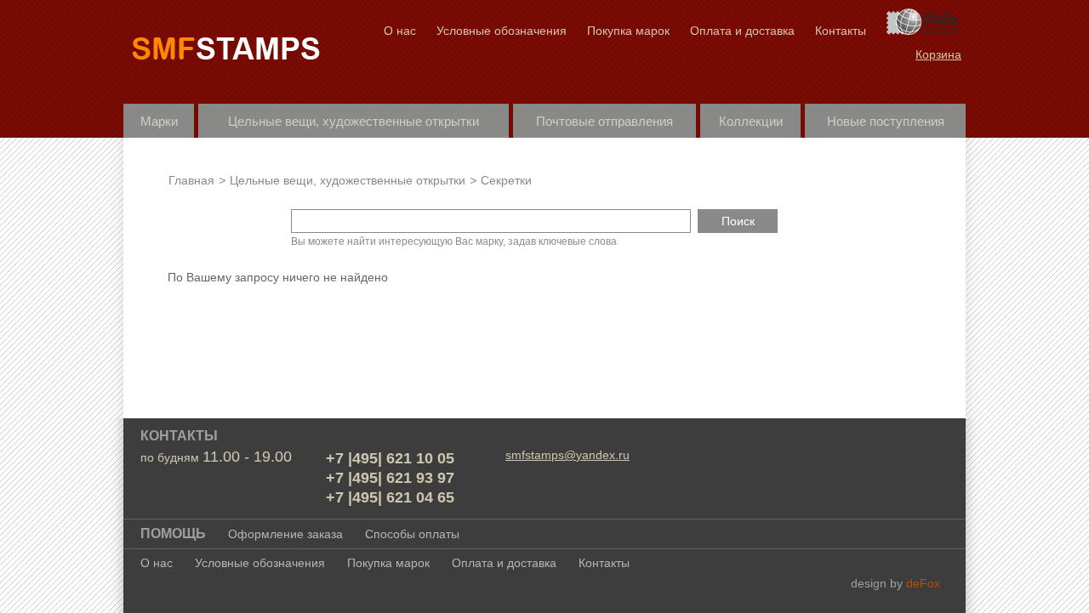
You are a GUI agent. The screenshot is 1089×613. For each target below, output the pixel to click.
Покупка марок (628, 30)
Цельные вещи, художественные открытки (353, 121)
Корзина (938, 54)
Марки (159, 121)
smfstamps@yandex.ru (567, 455)
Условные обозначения (501, 30)
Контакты (840, 30)
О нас (400, 30)
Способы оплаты (412, 534)
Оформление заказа (285, 534)
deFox (923, 583)
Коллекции (751, 121)
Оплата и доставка (742, 30)
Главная (191, 180)
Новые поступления (885, 121)
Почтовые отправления (604, 121)
